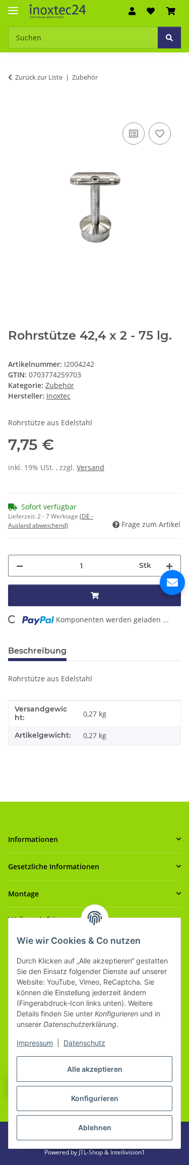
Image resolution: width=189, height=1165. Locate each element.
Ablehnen (94, 1127)
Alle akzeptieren (94, 1069)
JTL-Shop (91, 1152)
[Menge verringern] (20, 565)
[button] (132, 11)
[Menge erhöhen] (169, 565)
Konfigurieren (94, 1098)
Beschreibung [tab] (37, 651)
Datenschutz (84, 1043)
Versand (90, 467)
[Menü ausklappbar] (13, 6)
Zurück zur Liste (38, 77)
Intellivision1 (127, 1152)
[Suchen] (169, 37)
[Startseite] (57, 11)
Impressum (35, 1043)
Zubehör (59, 385)
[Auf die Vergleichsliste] (133, 133)
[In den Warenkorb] (16, 108)
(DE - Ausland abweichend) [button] (50, 521)
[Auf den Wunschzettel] (160, 133)
